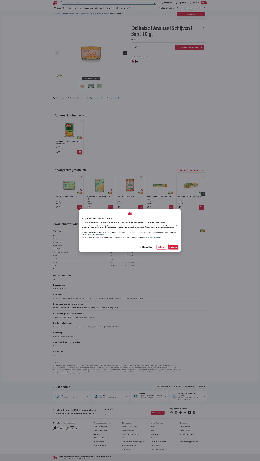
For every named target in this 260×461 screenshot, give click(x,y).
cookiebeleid (100, 234)
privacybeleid (91, 234)
